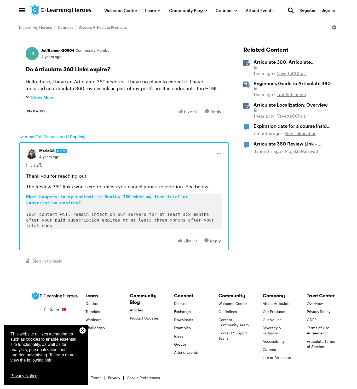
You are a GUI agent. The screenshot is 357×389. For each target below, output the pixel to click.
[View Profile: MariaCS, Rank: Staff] (31, 153)
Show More (42, 97)
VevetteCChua (291, 73)
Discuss (180, 303)
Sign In (328, 10)
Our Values (272, 319)
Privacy (114, 377)
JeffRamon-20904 (57, 50)
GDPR (312, 319)
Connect (65, 27)
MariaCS (47, 150)
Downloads (183, 319)
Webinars (93, 319)
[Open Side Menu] (22, 10)
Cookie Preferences (143, 377)
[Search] (291, 10)
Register (308, 10)
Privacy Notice (23, 376)
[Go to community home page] (62, 10)
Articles (136, 310)
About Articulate (277, 303)
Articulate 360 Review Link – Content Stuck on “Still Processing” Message (286, 144)
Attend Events (186, 352)
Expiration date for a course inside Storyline (291, 126)
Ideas (178, 336)
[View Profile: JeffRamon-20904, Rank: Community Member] (32, 53)
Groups (180, 344)
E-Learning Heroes (35, 27)
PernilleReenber (300, 133)
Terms (96, 377)
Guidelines (227, 311)
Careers (269, 349)
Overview (315, 303)
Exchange (182, 311)
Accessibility (274, 341)
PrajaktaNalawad (301, 151)
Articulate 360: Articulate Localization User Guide (282, 62)
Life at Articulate (277, 357)
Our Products (274, 311)
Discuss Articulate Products (103, 27)
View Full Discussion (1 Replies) (55, 136)
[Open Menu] (334, 27)
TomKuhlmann (291, 94)
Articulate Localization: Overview (291, 105)
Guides (91, 303)
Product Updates (144, 318)
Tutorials (92, 311)
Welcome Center (232, 303)
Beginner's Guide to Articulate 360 (292, 83)
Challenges (95, 328)
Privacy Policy (318, 311)
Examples (182, 328)
